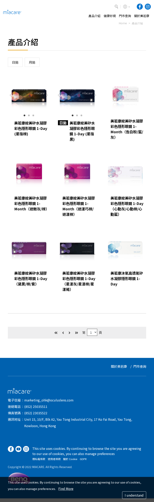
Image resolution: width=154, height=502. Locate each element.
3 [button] (33, 115)
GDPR (83, 459)
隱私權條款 (38, 459)
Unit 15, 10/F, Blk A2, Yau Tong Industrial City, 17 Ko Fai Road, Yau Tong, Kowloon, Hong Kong (78, 422)
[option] (29, 95)
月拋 (32, 62)
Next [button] (47, 95)
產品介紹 (137, 23)
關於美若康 (119, 366)
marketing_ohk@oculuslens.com (49, 400)
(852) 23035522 (35, 412)
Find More (65, 488)
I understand (134, 495)
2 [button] (28, 115)
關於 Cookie (70, 459)
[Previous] (63, 333)
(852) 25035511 (35, 406)
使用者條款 (54, 459)
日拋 (15, 62)
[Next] (69, 333)
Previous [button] (11, 95)
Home (123, 23)
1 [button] (24, 115)
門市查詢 (139, 366)
